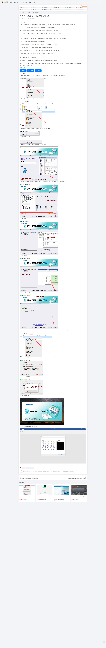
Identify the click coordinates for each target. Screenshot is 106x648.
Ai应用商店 (16, 2)
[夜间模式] (104, 642)
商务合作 (34, 2)
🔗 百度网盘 (38, 70)
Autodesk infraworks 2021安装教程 (60, 496)
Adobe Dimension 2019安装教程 (42, 496)
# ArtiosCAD (24, 499)
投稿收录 (30, 2)
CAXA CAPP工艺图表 (24, 24)
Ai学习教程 (25, 2)
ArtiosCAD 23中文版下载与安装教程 (25, 496)
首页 (20, 12)
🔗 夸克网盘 (30, 70)
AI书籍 (21, 2)
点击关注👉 (33, 18)
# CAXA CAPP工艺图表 (30, 467)
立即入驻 (84, 5)
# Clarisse (76, 499)
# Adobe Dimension (43, 499)
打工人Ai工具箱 (9, 506)
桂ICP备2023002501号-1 (5, 507)
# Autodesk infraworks (61, 499)
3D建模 (22, 12)
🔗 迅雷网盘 (23, 70)
